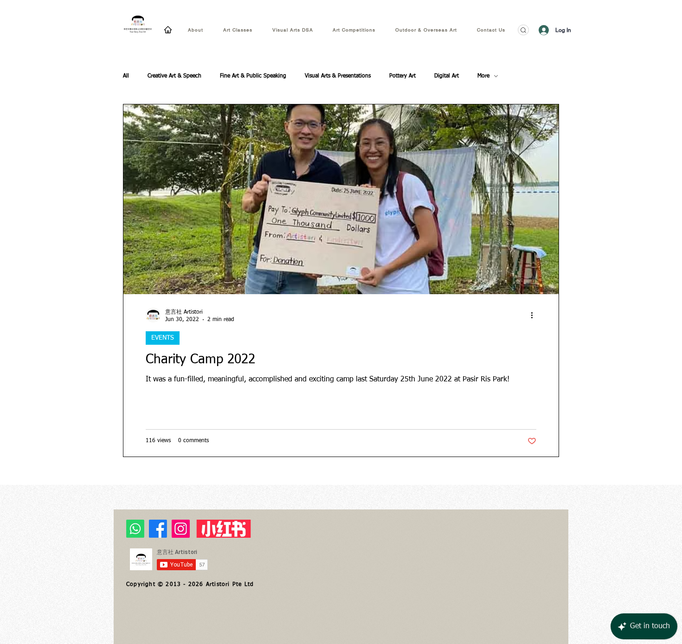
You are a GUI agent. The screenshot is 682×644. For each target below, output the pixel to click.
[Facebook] (158, 529)
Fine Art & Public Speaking (253, 76)
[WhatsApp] (135, 529)
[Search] (523, 30)
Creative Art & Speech (174, 76)
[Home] (168, 29)
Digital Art (446, 76)
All (126, 76)
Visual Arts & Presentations (338, 76)
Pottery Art (402, 76)
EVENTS (162, 338)
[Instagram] (181, 529)
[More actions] (534, 315)
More (483, 76)
